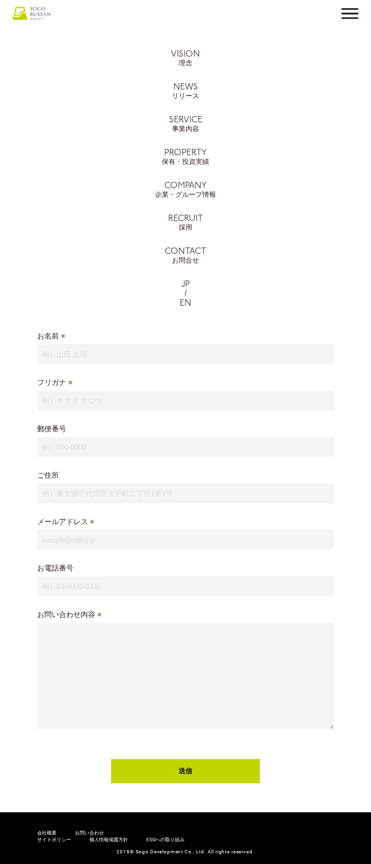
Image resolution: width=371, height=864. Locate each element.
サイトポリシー (54, 839)
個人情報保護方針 (108, 839)
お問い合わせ (89, 832)
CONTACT (185, 256)
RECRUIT (185, 223)
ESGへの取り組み (165, 839)
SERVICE (185, 124)
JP (185, 284)
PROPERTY (185, 157)
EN (185, 303)
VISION (185, 58)
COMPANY (185, 190)
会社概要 (47, 832)
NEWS (185, 91)
